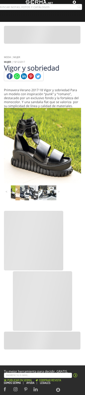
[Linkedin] (24, 76)
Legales (45, 383)
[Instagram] (17, 389)
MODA (7, 57)
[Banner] (42, 35)
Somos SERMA (12, 383)
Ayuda (30, 383)
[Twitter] (38, 76)
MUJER (16, 57)
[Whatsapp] (17, 76)
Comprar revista (50, 380)
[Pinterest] (31, 76)
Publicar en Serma (19, 380)
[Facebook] (10, 76)
